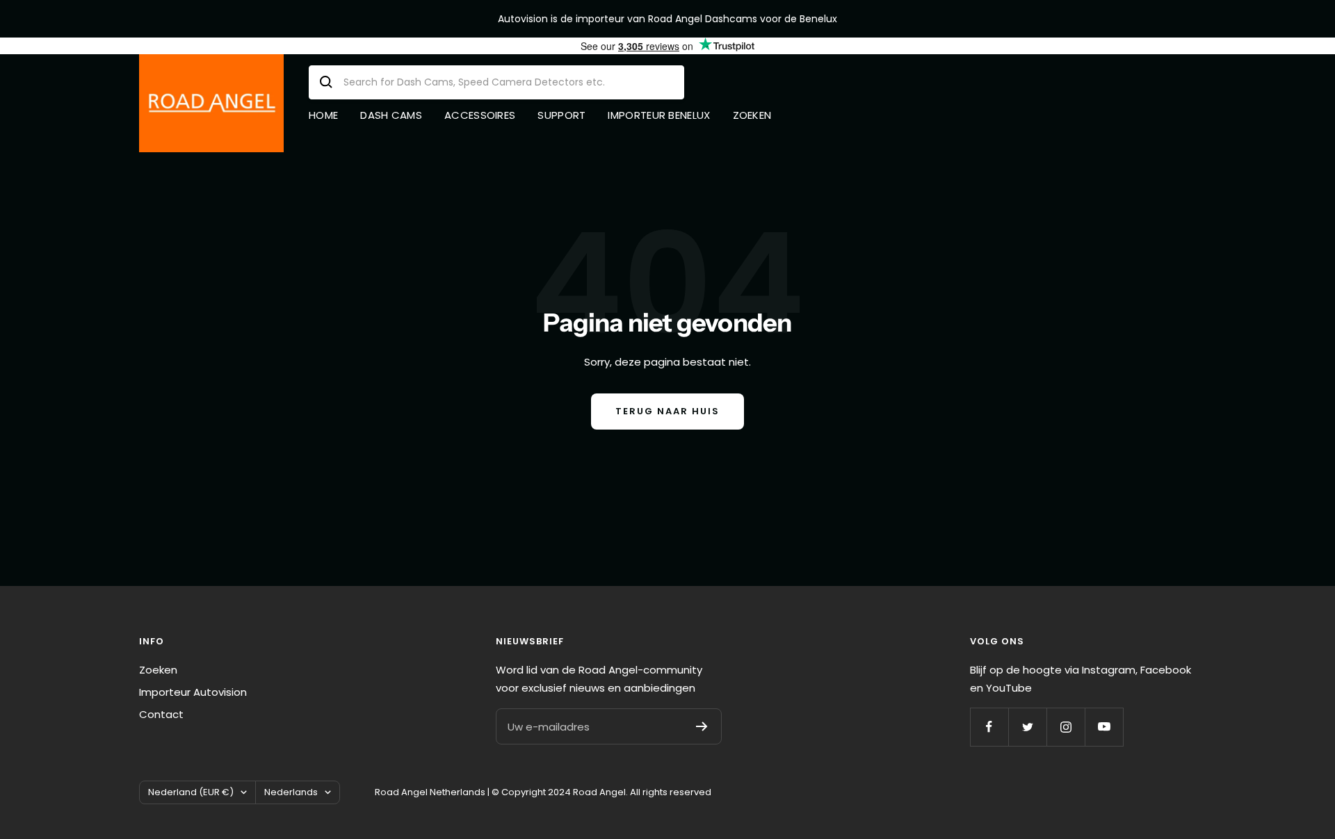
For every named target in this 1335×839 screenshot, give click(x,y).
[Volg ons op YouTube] (1104, 727)
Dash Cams (391, 115)
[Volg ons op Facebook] (989, 727)
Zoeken (752, 115)
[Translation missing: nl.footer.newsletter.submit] (702, 726)
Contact (161, 714)
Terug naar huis (667, 411)
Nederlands (291, 792)
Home (323, 115)
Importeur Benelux (659, 115)
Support (561, 115)
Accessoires (479, 115)
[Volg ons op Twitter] (1027, 727)
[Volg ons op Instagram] (1065, 727)
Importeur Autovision (193, 692)
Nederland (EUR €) (191, 792)
